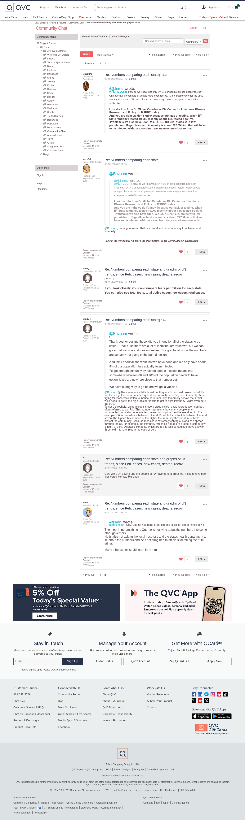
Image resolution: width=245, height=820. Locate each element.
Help (204, 27)
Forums (62, 22)
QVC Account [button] (140, 661)
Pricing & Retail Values (52, 802)
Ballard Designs (122, 769)
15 (93, 489)
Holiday (51, 96)
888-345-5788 (22, 694)
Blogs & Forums (48, 22)
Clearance (85, 17)
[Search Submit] (182, 7)
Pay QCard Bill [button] (179, 661)
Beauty (131, 17)
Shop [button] (42, 7)
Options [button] (204, 75)
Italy (158, 802)
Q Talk (50, 142)
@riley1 (115, 522)
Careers (152, 707)
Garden (101, 17)
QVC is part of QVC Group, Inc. (87, 769)
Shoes (159, 17)
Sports (50, 112)
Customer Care (55, 150)
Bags (171, 17)
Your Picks (11, 17)
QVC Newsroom (112, 707)
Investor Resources (114, 720)
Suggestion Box (55, 146)
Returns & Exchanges (26, 720)
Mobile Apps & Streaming (73, 720)
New (25, 17)
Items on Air (80, 7)
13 (93, 305)
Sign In (193, 27)
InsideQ (51, 58)
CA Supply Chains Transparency (61, 807)
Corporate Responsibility (117, 713)
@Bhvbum (118, 91)
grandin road (167, 769)
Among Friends (55, 135)
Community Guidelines (25, 802)
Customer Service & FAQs (29, 707)
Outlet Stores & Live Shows (74, 713)
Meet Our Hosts (67, 707)
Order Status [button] (104, 661)
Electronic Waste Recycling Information (101, 807)
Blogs (46, 154)
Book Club (52, 119)
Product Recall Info (24, 726)
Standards (42, 188)
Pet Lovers (52, 123)
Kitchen (51, 85)
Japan (166, 802)
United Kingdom (180, 802)
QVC (37, 22)
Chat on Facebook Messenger (31, 713)
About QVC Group (114, 700)
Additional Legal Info (107, 802)
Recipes (51, 89)
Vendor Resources (158, 694)
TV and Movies (55, 115)
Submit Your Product (159, 700)
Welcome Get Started (58, 54)
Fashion (116, 17)
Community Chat (76, 22)
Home (183, 17)
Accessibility (40, 812)
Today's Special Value (58, 62)
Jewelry (144, 17)
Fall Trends (40, 17)
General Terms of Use (133, 775)
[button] (204, 7)
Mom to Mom (54, 127)
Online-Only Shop (63, 17)
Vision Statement (22, 812)
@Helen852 (116, 525)
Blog (60, 700)
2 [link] (105, 63)
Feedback (64, 726)
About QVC (109, 694)
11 (93, 145)
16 (93, 562)
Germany (148, 802)
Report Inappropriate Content (92, 142)
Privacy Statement (110, 775)
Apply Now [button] (214, 661)
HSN (108, 769)
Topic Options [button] (104, 54)
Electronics (53, 104)
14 (93, 444)
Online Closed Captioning (79, 802)
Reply (201, 142)
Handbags (52, 73)
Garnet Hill (152, 769)
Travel (50, 138)
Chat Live (19, 700)
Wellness (52, 108)
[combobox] (136, 7)
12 (93, 255)
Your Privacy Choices (24, 807)
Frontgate (139, 769)
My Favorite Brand (56, 50)
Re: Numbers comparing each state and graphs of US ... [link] (115, 22)
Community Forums (70, 694)
